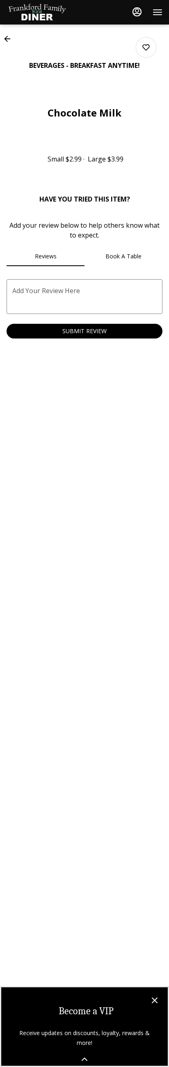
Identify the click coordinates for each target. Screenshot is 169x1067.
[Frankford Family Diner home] (43, 12)
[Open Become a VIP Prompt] (84, 1059)
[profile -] (137, 12)
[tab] (45, 256)
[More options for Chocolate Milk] (146, 47)
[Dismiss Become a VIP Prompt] (154, 1000)
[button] (10, 39)
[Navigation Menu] (157, 12)
